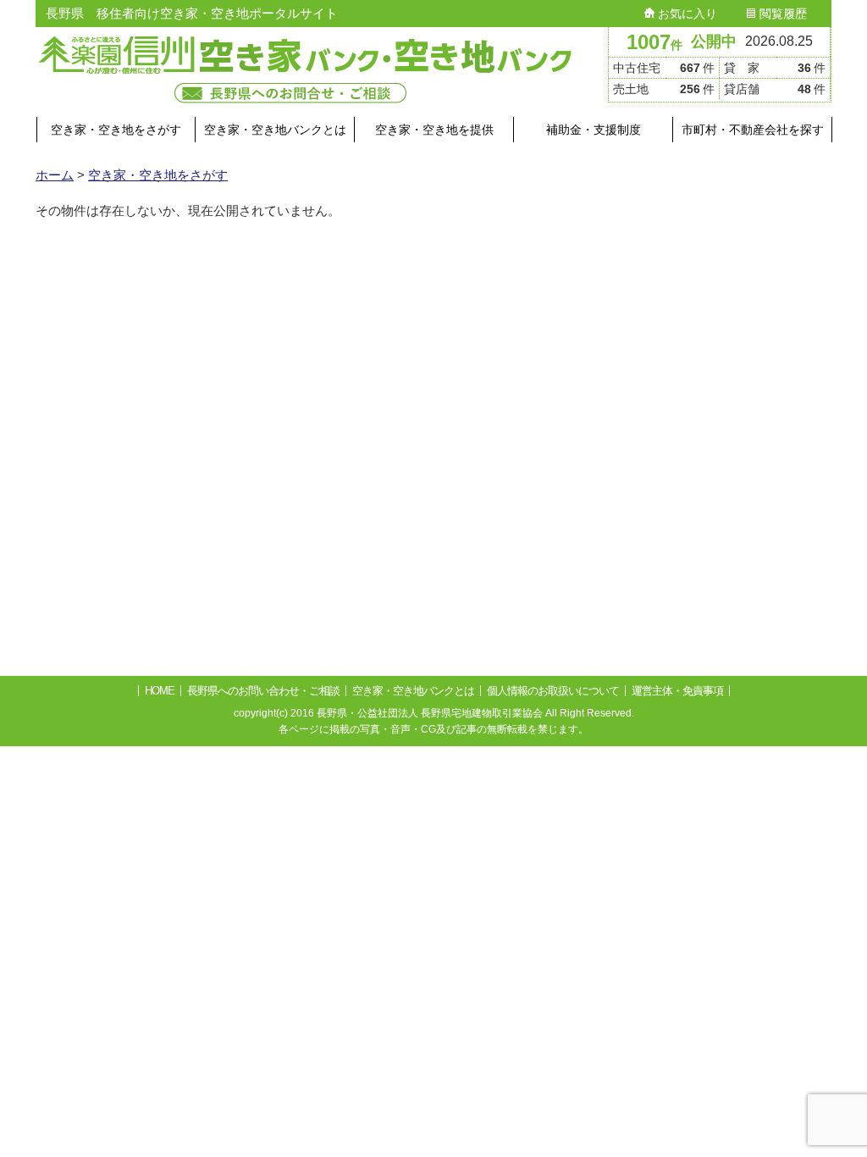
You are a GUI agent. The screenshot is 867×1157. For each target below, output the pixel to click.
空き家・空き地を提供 (434, 129)
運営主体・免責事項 (677, 690)
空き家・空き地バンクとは (275, 129)
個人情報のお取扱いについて (553, 690)
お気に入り (685, 13)
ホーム (55, 175)
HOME (159, 690)
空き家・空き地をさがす (116, 129)
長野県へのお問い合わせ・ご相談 (263, 690)
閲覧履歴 (781, 13)
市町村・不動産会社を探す (753, 129)
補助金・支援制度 (593, 129)
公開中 (714, 41)
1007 (654, 41)
